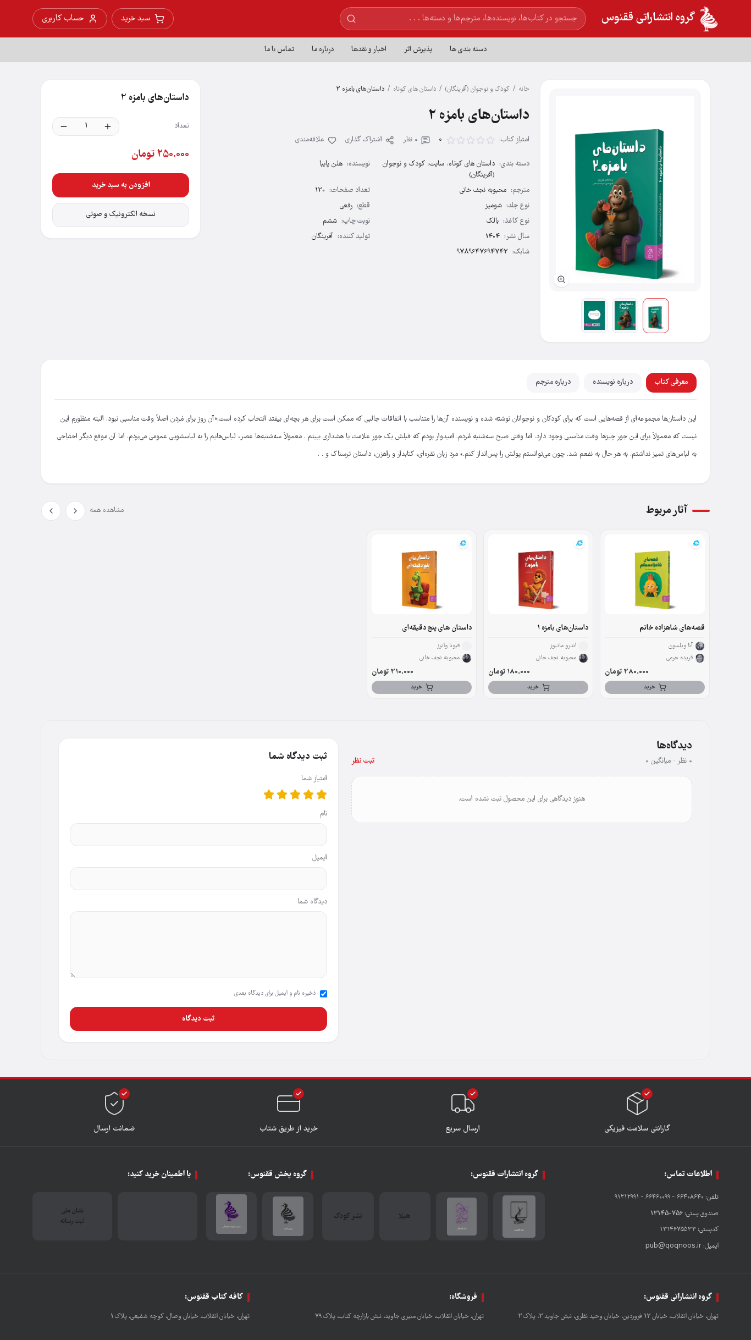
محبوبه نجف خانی (483, 190)
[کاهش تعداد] (64, 126)
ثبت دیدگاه (198, 1018)
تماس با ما (279, 50)
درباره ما (323, 50)
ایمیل (319, 858)
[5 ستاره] (268, 794)
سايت (436, 164)
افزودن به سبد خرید (121, 185)
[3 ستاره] (295, 794)
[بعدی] (51, 511)
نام (323, 814)
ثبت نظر (362, 761)
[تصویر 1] (656, 315)
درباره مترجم (553, 382)
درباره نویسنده (613, 382)
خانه (523, 89)
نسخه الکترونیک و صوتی (121, 214)
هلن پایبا (331, 164)
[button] (625, 190)
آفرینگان (322, 236)
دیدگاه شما (312, 902)
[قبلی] (75, 511)
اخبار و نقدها (368, 50)
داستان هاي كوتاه (414, 89)
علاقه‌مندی (309, 140)
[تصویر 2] (625, 315)
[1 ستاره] (321, 794)
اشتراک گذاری (363, 140)
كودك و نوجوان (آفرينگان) (477, 89)
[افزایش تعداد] (108, 126)
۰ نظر (410, 140)
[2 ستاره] (308, 794)
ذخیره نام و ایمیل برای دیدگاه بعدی (275, 993)
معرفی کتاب (671, 382)
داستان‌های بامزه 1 (562, 628)
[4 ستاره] (282, 794)
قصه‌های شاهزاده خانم (672, 628)
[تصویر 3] (594, 315)
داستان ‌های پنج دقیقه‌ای (437, 628)
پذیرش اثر (418, 50)
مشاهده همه (107, 510)
